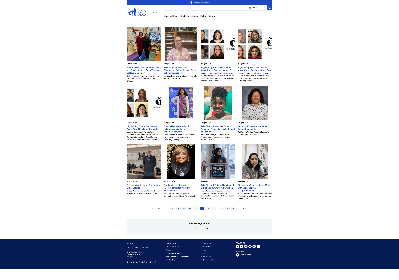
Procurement (206, 257)
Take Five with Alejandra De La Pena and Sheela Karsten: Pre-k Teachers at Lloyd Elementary (144, 70)
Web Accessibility (207, 260)
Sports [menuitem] (212, 16)
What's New (170, 260)
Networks (169, 250)
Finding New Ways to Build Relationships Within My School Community (176, 129)
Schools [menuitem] (194, 16)
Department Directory (174, 247)
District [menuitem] (203, 16)
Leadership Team (172, 253)
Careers (204, 253)
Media (203, 250)
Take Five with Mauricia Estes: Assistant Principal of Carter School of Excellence (218, 129)
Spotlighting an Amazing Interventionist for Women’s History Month (177, 188)
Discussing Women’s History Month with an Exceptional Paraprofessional (254, 188)
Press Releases (207, 247)
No (208, 228)
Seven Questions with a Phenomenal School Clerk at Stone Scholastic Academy (180, 70)
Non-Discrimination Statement (177, 257)
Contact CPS (171, 243)
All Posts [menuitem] (174, 16)
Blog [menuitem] (166, 16)
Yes (196, 228)
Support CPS (206, 243)
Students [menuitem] (185, 16)
